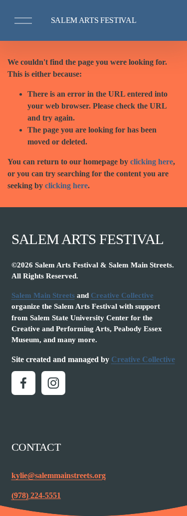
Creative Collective (122, 295)
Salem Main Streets (43, 295)
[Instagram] (53, 383)
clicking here (151, 161)
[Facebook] (23, 383)
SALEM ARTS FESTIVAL (94, 20)
